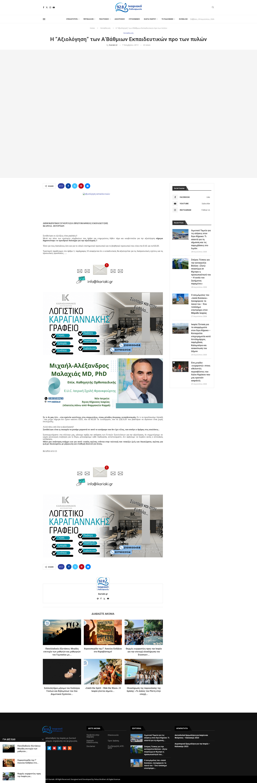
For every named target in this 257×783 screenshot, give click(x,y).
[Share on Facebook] (68, 186)
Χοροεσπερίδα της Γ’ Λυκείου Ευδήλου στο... (27, 761)
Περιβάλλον (88, 19)
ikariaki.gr (113, 45)
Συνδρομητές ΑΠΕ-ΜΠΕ (116, 747)
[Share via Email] (87, 186)
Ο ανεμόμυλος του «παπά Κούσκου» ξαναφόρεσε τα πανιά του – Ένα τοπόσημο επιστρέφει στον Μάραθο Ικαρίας (200, 304)
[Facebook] (43, 7)
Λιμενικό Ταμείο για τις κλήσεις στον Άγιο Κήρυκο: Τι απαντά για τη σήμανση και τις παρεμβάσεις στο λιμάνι (201, 239)
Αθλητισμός (120, 19)
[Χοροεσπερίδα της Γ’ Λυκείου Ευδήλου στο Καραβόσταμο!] (103, 632)
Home (92, 28)
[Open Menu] (44, 19)
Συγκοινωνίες (134, 19)
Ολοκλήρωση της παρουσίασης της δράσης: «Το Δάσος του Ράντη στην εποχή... (144, 691)
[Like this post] (62, 186)
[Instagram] (50, 7)
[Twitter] (47, 7)
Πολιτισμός (104, 19)
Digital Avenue (114, 779)
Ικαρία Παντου (150, 19)
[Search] (212, 7)
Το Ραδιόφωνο (167, 19)
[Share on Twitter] (74, 186)
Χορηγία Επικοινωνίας (92, 741)
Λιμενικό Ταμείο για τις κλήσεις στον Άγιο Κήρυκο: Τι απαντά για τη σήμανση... (156, 737)
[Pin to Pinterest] (81, 186)
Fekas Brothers (100, 779)
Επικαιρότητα (72, 19)
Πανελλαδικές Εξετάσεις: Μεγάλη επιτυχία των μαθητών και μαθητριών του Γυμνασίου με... (62, 651)
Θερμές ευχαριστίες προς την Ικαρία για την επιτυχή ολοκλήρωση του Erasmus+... (144, 651)
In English (183, 19)
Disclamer (90, 746)
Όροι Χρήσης (113, 741)
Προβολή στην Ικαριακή (92, 736)
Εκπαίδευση (105, 28)
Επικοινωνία (113, 735)
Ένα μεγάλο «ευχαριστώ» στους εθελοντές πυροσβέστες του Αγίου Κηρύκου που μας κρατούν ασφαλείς (200, 371)
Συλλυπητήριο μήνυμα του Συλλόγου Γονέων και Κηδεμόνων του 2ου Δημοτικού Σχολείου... (62, 691)
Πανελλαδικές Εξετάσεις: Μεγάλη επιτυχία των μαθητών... (29, 749)
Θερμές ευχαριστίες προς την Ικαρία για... (29, 775)
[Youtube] (54, 7)
